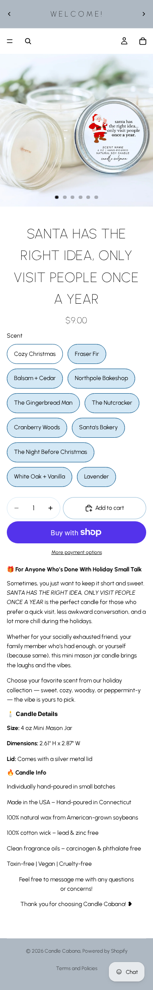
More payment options (76, 552)
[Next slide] (143, 14)
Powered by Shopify (105, 951)
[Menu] (10, 41)
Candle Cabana (62, 951)
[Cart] (142, 41)
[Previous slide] (9, 14)
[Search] (28, 41)
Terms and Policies (76, 968)
